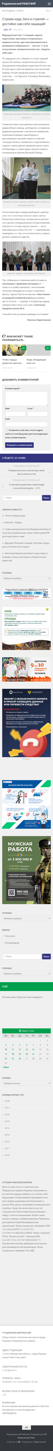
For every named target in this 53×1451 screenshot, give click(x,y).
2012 (7, 1141)
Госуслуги (10, 936)
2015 (7, 1121)
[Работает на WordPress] (19, 1442)
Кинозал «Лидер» (13, 522)
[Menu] (49, 3)
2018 (7, 1101)
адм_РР (8, 30)
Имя (8, 408)
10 (6, 1049)
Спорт (20, 11)
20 (26, 1054)
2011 (7, 1148)
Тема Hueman (40, 1442)
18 (13, 1054)
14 (33, 1049)
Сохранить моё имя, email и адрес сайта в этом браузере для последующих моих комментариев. (26, 434)
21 (33, 1054)
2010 (7, 1155)
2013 (7, 1135)
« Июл (5, 1067)
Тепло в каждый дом (15, 515)
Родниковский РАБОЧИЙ (18, 3)
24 (6, 1058)
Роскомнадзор (12, 943)
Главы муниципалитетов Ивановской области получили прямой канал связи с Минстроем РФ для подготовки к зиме (26, 533)
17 (6, 1054)
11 (13, 1049)
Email (30, 408)
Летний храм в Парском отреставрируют (22, 997)
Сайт (7, 419)
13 (26, 1049)
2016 (7, 1114)
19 (20, 1054)
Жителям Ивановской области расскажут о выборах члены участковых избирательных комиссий (25, 557)
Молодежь (8, 11)
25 (13, 1058)
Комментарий (13, 388)
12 (20, 1049)
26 (20, 1058)
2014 (7, 1128)
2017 (7, 1107)
